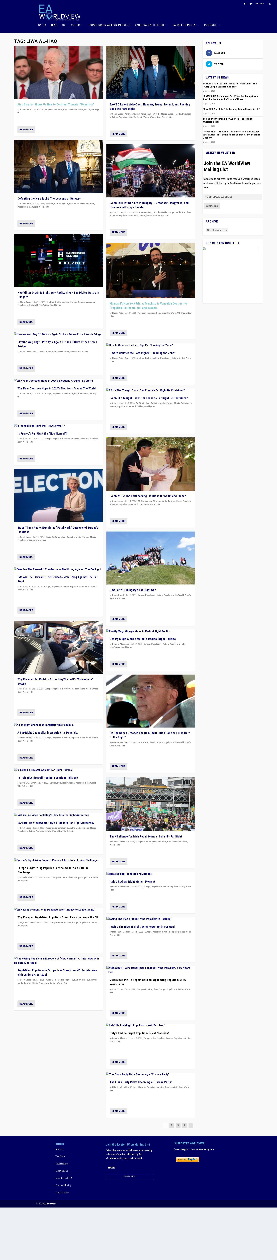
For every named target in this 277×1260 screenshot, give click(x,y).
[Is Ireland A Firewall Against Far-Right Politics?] (58, 770)
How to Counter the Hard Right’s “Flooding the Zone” (143, 353)
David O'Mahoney (28, 782)
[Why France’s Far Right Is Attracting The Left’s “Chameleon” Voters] (58, 647)
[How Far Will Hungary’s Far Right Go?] (150, 558)
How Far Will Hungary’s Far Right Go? (133, 590)
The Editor (60, 1156)
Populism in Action (53, 109)
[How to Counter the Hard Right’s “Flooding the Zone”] (150, 345)
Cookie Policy (62, 1192)
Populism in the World (73, 109)
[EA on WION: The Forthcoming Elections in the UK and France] (150, 464)
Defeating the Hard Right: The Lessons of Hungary (49, 198)
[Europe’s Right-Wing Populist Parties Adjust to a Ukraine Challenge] (58, 860)
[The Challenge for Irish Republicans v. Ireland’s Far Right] (150, 804)
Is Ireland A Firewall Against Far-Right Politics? (47, 777)
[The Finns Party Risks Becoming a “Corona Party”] (150, 1075)
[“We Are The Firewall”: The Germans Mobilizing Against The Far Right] (58, 569)
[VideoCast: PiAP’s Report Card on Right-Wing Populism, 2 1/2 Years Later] (150, 970)
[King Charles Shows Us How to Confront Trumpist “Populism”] (58, 72)
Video (146, 117)
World (75, 25)
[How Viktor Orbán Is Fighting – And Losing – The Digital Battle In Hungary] (58, 260)
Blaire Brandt (26, 302)
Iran (54, 25)
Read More (26, 129)
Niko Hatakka (118, 1087)
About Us (59, 1149)
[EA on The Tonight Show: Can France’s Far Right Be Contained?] (150, 390)
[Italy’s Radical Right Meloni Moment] (150, 874)
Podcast (210, 25)
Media (93, 537)
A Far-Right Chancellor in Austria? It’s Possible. (47, 732)
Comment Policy (63, 1185)
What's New (44, 305)
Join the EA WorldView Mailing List (227, 166)
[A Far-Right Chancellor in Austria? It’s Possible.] (58, 725)
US (64, 25)
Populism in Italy (43, 831)
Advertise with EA (63, 1178)
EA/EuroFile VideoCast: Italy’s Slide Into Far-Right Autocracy (55, 822)
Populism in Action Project (109, 25)
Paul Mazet (25, 438)
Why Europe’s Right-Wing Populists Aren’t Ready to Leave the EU (57, 917)
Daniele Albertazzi (28, 877)
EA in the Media (184, 25)
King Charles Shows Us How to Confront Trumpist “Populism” (55, 104)
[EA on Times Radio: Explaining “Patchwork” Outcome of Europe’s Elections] (58, 495)
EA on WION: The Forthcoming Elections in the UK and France (148, 496)
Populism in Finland (174, 1087)
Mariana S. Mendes (121, 931)
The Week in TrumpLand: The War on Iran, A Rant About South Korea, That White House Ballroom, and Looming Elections (231, 134)
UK (85, 109)
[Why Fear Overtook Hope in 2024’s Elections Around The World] (58, 381)
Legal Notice (61, 1163)
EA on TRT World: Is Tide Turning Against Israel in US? (231, 109)
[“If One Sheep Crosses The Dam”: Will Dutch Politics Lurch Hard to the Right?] (150, 701)
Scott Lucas (25, 351)
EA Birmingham (61, 203)
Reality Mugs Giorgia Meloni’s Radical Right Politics (143, 639)
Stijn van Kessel (27, 922)
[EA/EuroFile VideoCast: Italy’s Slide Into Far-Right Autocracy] (58, 815)
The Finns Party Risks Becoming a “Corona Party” (141, 1082)
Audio (48, 537)
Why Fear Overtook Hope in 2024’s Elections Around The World (56, 388)
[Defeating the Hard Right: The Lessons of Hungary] (58, 166)
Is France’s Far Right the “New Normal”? (42, 433)
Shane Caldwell (119, 841)
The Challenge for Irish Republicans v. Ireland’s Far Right (146, 836)
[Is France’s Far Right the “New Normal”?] (58, 426)
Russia (73, 351)
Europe (72, 203)
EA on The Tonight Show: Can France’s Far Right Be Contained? (149, 398)
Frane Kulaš (25, 737)
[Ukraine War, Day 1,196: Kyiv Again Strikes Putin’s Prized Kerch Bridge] (58, 334)
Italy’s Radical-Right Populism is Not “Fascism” (140, 1033)
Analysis (49, 203)
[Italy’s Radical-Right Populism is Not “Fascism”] (150, 1026)
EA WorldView (49, 1204)
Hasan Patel (25, 109)
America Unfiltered (149, 25)
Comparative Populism (62, 877)
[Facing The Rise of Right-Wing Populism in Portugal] (150, 919)
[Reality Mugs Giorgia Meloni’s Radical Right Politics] (150, 631)
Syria (42, 25)
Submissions (61, 1170)
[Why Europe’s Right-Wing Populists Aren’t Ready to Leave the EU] (58, 910)
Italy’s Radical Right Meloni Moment (132, 881)
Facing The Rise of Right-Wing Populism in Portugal (142, 926)
